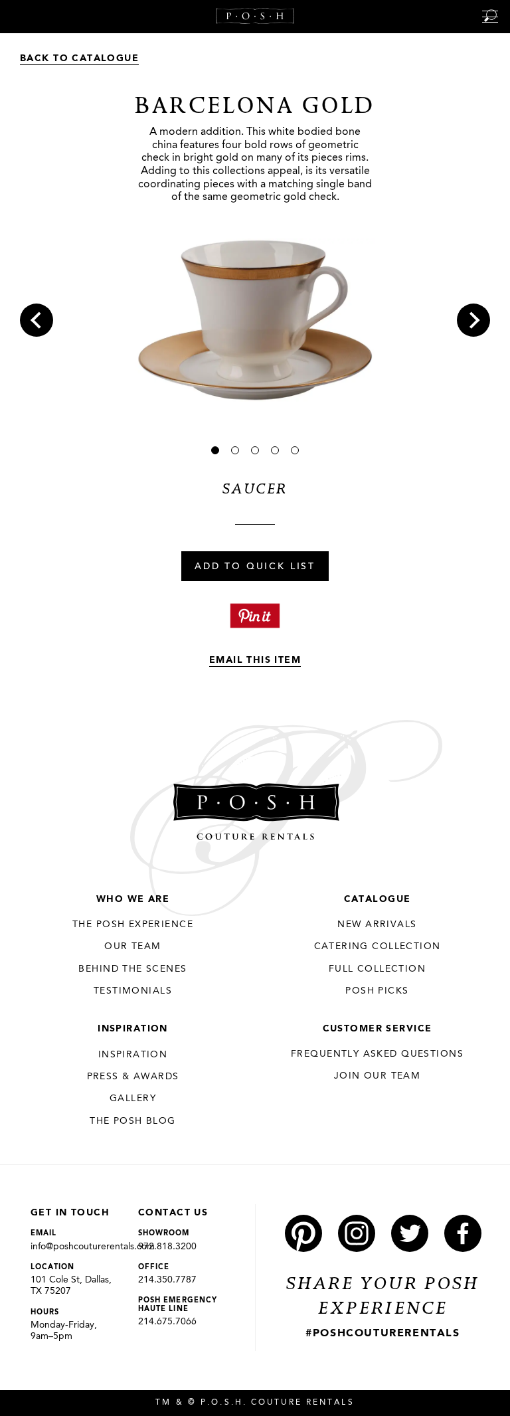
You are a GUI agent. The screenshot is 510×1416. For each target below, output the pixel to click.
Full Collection (377, 969)
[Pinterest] (303, 1233)
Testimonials (133, 991)
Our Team (132, 946)
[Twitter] (409, 1233)
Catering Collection (377, 946)
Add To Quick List (255, 567)
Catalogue (377, 899)
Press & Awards (133, 1076)
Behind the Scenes (132, 969)
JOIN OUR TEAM (377, 1076)
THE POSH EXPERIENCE (132, 924)
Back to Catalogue (79, 58)
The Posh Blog (132, 1121)
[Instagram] (356, 1233)
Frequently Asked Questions (377, 1054)
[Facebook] (462, 1233)
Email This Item (255, 660)
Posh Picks (376, 991)
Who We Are (132, 899)
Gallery (133, 1098)
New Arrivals (376, 924)
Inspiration (133, 1028)
